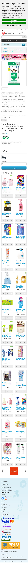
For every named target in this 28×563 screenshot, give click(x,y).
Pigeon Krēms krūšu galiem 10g (6, 262)
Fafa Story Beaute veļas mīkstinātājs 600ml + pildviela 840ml (20, 287)
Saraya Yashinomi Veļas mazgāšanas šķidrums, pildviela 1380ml (7, 239)
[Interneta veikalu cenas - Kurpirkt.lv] (9, 551)
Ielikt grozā (14, 168)
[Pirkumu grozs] (25, 29)
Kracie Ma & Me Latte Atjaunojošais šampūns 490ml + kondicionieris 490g (7, 410)
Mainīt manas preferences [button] (14, 25)
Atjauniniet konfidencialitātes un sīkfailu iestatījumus (12, 561)
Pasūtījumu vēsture (5, 512)
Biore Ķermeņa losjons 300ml (20, 359)
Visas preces (3, 504)
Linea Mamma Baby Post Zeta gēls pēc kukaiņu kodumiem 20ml (21, 458)
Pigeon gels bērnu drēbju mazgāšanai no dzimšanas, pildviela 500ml (20, 385)
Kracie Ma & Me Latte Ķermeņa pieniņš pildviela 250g (20, 335)
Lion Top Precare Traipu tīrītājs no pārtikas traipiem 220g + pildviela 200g (7, 361)
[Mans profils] (19, 29)
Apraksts (4, 88)
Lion (6, 133)
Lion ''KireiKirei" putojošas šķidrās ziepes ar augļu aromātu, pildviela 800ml (7, 434)
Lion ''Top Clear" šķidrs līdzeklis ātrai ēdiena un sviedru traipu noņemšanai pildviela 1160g (20, 190)
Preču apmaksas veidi (6, 487)
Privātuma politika (5, 489)
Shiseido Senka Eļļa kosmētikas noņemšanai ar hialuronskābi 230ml (20, 312)
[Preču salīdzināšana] (23, 29)
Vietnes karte (4, 507)
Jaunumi (3, 515)
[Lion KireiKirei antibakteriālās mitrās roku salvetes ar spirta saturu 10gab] (14, 73)
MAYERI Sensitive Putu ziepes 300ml (6, 286)
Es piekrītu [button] (14, 20)
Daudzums (3, 161)
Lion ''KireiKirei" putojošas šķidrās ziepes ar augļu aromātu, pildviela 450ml (7, 459)
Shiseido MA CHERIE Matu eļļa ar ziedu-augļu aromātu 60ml (20, 214)
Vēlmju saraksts (4, 514)
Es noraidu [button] (14, 22)
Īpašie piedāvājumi (5, 505)
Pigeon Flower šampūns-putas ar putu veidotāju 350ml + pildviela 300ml (7, 190)
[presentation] (2, 471)
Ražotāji (3, 502)
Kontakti (3, 494)
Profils (2, 511)
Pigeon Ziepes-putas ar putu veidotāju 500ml (20, 262)
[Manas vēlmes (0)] (21, 29)
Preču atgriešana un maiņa (7, 496)
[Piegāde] (16, 29)
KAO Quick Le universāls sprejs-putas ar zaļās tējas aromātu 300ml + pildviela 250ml (7, 337)
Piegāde (3, 486)
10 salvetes (8, 157)
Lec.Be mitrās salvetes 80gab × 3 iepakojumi (20, 433)
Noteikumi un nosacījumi (6, 490)
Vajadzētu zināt (4, 484)
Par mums (3, 483)
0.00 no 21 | (14, 40)
